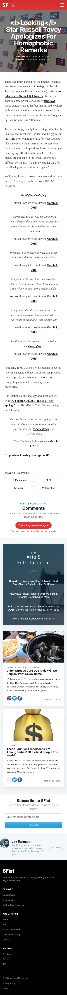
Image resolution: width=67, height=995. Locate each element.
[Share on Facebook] (19, 698)
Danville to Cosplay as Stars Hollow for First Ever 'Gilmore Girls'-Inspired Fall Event (33, 583)
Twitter (6, 959)
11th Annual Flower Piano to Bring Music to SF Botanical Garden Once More (33, 595)
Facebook (7, 954)
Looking (39, 86)
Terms (5, 988)
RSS (4, 964)
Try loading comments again (33, 525)
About (6, 919)
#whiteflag (27, 195)
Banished (49, 101)
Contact (6, 939)
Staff (5, 924)
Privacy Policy (9, 983)
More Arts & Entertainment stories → (33, 618)
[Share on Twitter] (14, 698)
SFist (8, 871)
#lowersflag (34, 346)
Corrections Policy (11, 934)
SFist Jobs (8, 900)
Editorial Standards (12, 929)
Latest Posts (9, 895)
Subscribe (33, 824)
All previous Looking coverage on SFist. (28, 455)
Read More (55, 847)
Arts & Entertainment (24, 16)
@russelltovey (41, 429)
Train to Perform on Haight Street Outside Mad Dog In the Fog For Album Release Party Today (33, 608)
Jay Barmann (49, 16)
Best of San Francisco (13, 905)
